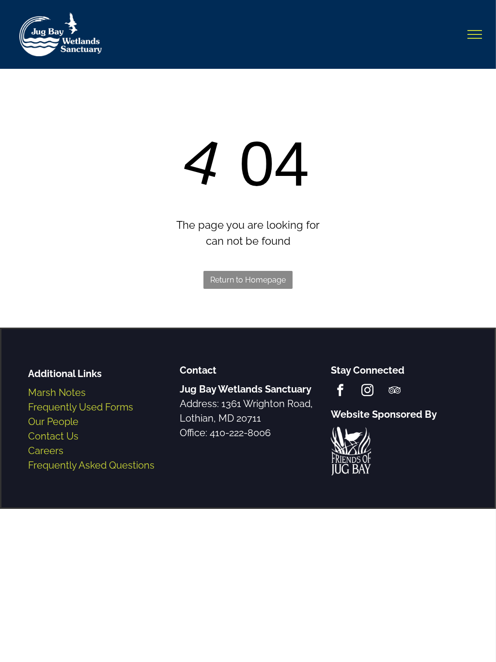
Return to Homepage (248, 279)
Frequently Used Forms (80, 407)
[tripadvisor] (394, 391)
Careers (45, 451)
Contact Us (53, 436)
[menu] (474, 34)
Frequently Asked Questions (91, 465)
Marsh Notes (57, 392)
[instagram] (367, 391)
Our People (53, 421)
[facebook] (340, 391)
